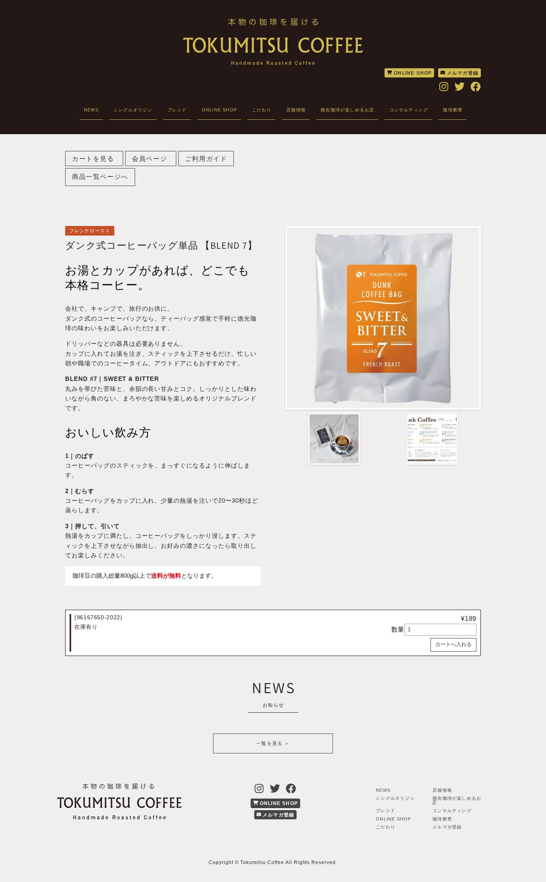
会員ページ (150, 158)
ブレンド (177, 109)
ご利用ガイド (206, 158)
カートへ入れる (453, 644)
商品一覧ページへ (100, 176)
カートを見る (94, 158)
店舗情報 (296, 109)
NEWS (91, 109)
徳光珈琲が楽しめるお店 (347, 109)
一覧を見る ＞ (272, 743)
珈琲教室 (452, 109)
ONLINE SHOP (412, 73)
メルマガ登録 (461, 73)
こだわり (261, 109)
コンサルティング (408, 109)
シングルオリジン (133, 109)
